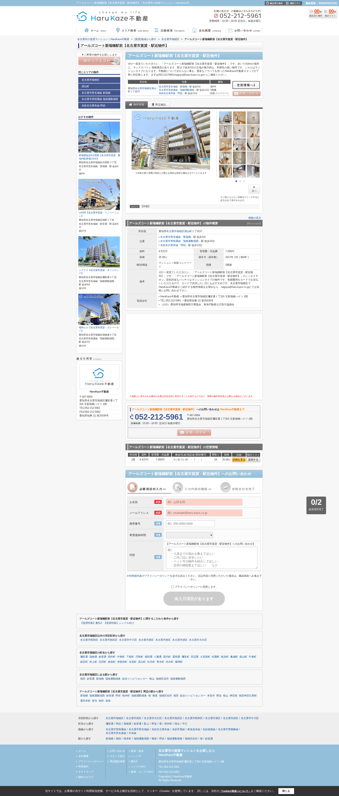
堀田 (82, 678)
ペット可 (136, 756)
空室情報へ (245, 85)
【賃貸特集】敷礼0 (91, 623)
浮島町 (139, 656)
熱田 (101, 700)
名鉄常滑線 (178, 729)
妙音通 (102, 656)
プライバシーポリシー (157, 575)
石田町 (102, 662)
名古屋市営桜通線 (168, 90)
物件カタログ (86, 777)
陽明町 (179, 662)
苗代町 (167, 656)
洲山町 (188, 231)
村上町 (93, 662)
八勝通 (158, 656)
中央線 (132, 733)
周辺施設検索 (117, 761)
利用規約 (134, 575)
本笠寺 (211, 695)
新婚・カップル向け (142, 771)
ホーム (82, 750)
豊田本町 (85, 700)
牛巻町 (252, 656)
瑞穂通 (93, 656)
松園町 (216, 656)
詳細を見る (239, 459)
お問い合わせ (117, 750)
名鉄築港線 (209, 729)
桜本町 (126, 695)
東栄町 (112, 662)
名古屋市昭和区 (89, 640)
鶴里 (155, 695)
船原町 (225, 656)
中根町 (121, 656)
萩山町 (243, 656)
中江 (184, 723)
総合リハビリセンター (135, 678)
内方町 (169, 662)
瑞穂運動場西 (187, 90)
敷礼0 (134, 761)
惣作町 (112, 656)
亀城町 (234, 656)
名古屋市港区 (146, 640)
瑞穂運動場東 (113, 678)
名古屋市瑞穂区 (143, 88)
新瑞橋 (183, 86)
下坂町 (130, 656)
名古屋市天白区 (198, 640)
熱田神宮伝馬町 (248, 695)
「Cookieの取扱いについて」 (235, 791)
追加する (253, 459)
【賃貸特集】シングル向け (119, 623)
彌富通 (84, 656)
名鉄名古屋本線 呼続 (93, 105)
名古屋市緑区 (180, 640)
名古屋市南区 (163, 640)
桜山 (151, 678)
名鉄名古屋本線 (167, 93)
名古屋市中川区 (128, 640)
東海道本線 (193, 729)
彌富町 (185, 656)
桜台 (177, 723)
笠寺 (94, 700)
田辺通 (195, 656)
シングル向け (138, 766)
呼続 (180, 93)
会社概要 (83, 756)
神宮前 (233, 695)
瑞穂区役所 (162, 678)
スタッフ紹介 (117, 756)
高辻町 (142, 662)
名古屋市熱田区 (109, 640)
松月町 (151, 662)
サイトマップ (86, 771)
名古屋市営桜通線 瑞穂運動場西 (100, 99)
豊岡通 (176, 656)
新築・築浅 (137, 750)
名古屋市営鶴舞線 (228, 729)
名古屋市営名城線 (168, 86)
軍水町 (160, 662)
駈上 (146, 723)
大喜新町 (205, 656)
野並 (218, 695)
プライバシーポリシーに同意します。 (196, 586)
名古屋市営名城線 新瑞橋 (96, 92)
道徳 (107, 700)
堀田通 (148, 656)
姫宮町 (84, 662)
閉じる (286, 791)
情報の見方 (254, 217)
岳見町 (133, 662)
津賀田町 (122, 662)
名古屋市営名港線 (116, 733)
